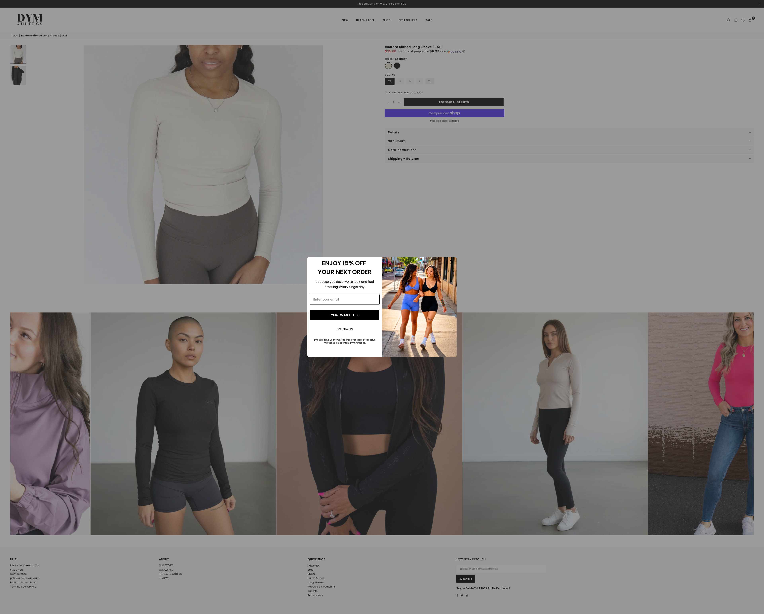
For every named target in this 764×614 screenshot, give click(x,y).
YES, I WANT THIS (345, 315)
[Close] (452, 262)
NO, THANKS (345, 329)
